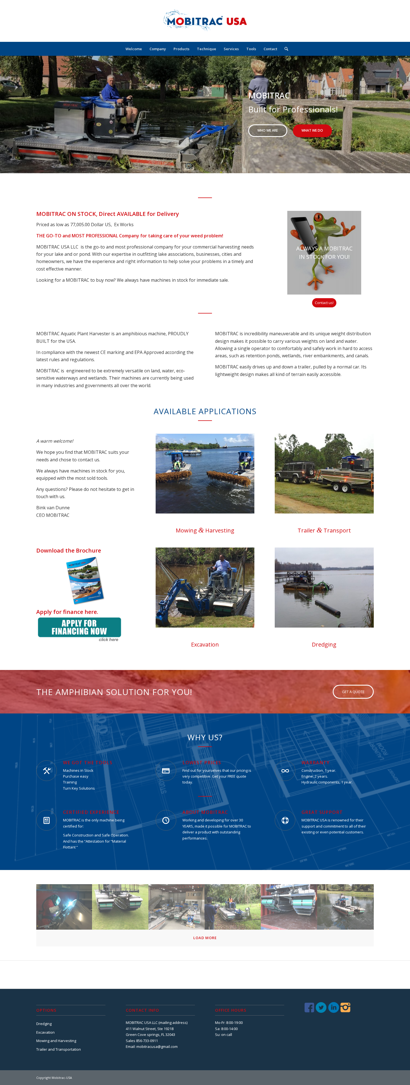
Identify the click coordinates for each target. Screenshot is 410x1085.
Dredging (44, 1023)
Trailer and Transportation (58, 1049)
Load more (205, 937)
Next (397, 114)
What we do (312, 130)
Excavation (45, 1032)
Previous (12, 114)
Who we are (267, 130)
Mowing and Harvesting (56, 1040)
